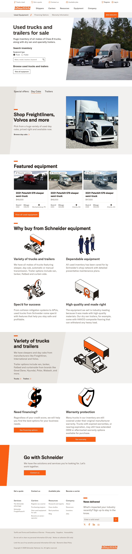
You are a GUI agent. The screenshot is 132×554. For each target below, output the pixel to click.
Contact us (55, 2)
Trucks (16, 379)
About (68, 504)
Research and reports (56, 504)
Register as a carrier (38, 504)
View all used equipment (26, 214)
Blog (50, 514)
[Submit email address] (116, 519)
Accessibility (68, 532)
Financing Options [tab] (41, 15)
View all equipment (22, 72)
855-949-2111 (111, 15)
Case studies (53, 507)
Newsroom (70, 507)
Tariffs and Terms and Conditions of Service (29, 532)
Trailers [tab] (49, 91)
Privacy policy (50, 532)
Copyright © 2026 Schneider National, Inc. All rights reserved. (35, 548)
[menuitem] (40, 8)
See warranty (80, 439)
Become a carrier (73, 491)
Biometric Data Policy (64, 543)
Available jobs (73, 2)
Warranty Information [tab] (60, 15)
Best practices (54, 510)
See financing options (28, 430)
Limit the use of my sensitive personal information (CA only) (34, 543)
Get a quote (38, 2)
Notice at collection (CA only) (63, 537)
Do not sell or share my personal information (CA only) (33, 537)
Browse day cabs (21, 134)
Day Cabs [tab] (36, 91)
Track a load (20, 2)
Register (107, 2)
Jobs (67, 514)
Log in (116, 2)
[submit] (43, 60)
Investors (69, 510)
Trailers (26, 379)
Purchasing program (38, 507)
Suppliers (59, 532)
